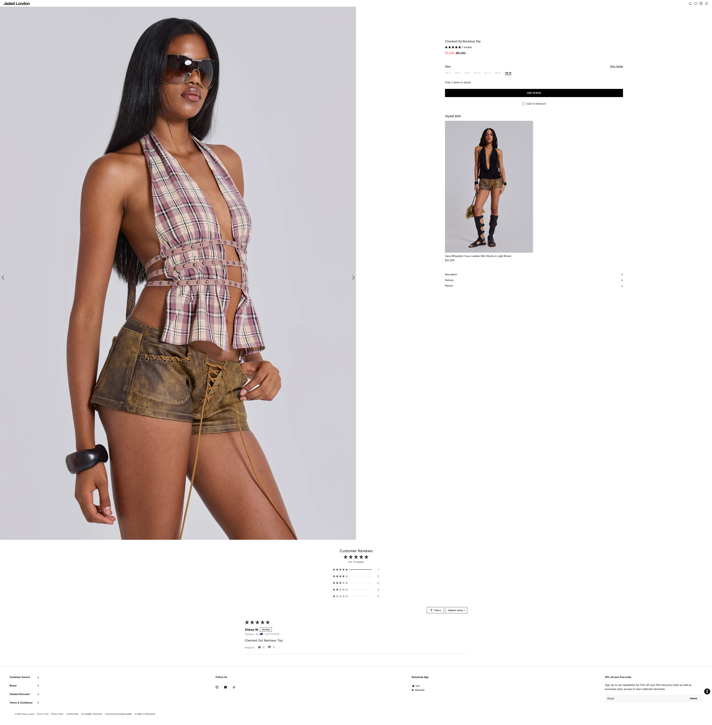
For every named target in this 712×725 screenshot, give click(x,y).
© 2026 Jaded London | (25, 714)
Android (419, 689)
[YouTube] (225, 687)
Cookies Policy (72, 714)
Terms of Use (43, 714)
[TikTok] (234, 687)
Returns (449, 285)
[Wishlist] (695, 3)
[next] (353, 277)
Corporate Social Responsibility (118, 714)
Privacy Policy (57, 714)
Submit (693, 698)
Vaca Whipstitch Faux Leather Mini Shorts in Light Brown (478, 256)
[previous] (3, 277)
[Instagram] (217, 687)
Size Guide (616, 66)
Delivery (449, 280)
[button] (453, 47)
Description (451, 274)
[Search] (690, 3)
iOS (418, 685)
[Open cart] (701, 3)
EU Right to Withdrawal (145, 714)
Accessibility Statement (91, 714)
